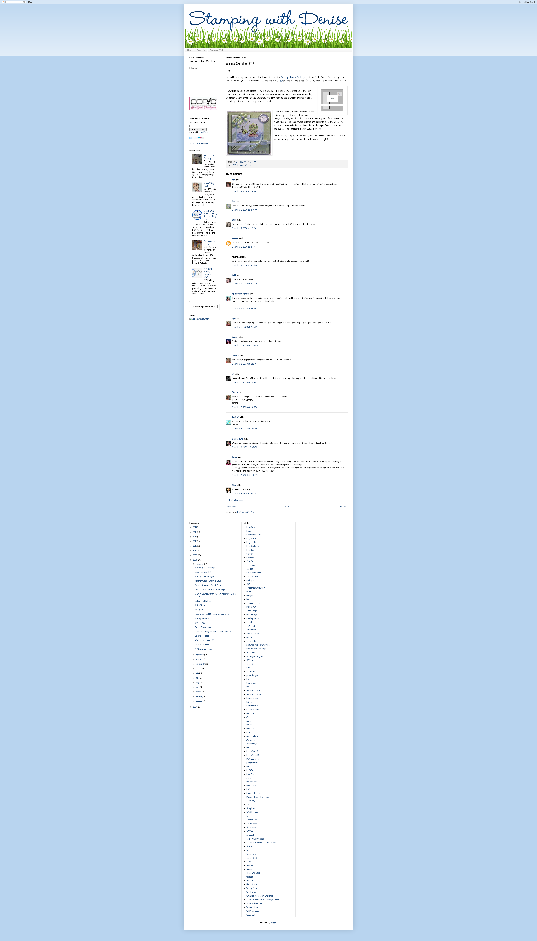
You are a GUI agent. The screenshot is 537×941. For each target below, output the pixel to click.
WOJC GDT (250, 915)
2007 (195, 707)
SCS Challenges (252, 812)
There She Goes (253, 873)
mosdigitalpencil (253, 736)
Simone (235, 392)
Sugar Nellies (251, 858)
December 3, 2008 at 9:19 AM (244, 309)
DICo (248, 599)
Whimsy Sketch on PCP (204, 640)
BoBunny (250, 558)
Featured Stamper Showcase (258, 645)
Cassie (234, 457)
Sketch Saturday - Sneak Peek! (208, 585)
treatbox (250, 877)
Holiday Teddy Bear (203, 601)
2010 (195, 551)
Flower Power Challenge (205, 568)
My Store (250, 740)
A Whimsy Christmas (203, 649)
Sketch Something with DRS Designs (210, 590)
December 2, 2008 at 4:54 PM (244, 247)
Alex (233, 180)
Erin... (234, 201)
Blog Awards (251, 539)
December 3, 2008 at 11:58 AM (245, 345)
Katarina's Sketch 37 (203, 572)
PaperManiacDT (252, 755)
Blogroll (249, 554)
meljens (249, 725)
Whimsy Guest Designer (205, 576)
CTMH (248, 584)
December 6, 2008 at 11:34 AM (245, 475)
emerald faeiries (253, 634)
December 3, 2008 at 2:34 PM (244, 407)
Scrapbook (251, 808)
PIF (247, 767)
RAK (248, 789)
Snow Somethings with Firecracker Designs (213, 632)
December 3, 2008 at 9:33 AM (244, 327)
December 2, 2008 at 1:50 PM (244, 210)
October (199, 659)
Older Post (342, 507)
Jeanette (235, 356)
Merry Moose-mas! (203, 627)
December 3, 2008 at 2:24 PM (244, 383)
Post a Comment (236, 500)
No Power (199, 610)
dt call (249, 622)
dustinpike (250, 626)
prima (248, 778)
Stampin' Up (251, 846)
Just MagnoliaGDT (253, 694)
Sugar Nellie (251, 854)
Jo (233, 374)
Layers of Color (253, 710)
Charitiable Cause (253, 573)
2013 (195, 537)
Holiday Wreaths (202, 618)
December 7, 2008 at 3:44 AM (244, 494)
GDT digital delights (254, 656)
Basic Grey (250, 527)
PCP (281, 80)
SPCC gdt (250, 831)
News (248, 748)
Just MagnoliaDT (253, 690)
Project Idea (251, 782)
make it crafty (252, 721)
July (197, 673)
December (200, 564)
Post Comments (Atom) (246, 512)
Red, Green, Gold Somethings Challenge (212, 614)
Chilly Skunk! (200, 605)
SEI (247, 816)
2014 (195, 532)
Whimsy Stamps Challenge (293, 77)
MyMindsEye (251, 744)
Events (249, 637)
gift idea (250, 664)
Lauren (235, 337)
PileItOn (249, 770)
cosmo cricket (252, 577)
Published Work (216, 50)
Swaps (249, 862)
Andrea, (235, 238)
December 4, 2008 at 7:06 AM (244, 447)
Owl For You (200, 623)
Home (190, 50)
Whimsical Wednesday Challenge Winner (262, 900)
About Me (201, 50)
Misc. (248, 732)
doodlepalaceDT (253, 618)
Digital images (252, 615)
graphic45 (250, 672)
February (200, 697)
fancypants (251, 641)
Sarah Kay (250, 801)
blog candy (251, 542)
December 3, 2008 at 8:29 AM (244, 284)
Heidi (234, 275)
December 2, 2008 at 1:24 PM (244, 191)
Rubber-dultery (253, 793)
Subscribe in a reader (199, 144)
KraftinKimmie (252, 706)
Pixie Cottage (252, 774)
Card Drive (250, 561)
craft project (252, 580)
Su (247, 850)
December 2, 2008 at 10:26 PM (245, 265)
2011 (195, 546)
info (248, 687)
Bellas (248, 531)
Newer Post (231, 507)
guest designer (252, 675)
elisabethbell (251, 630)
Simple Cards (251, 820)
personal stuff (252, 763)
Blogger (274, 922)
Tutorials (250, 881)
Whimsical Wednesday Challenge (259, 896)
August (199, 669)
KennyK (249, 702)
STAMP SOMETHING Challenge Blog (261, 843)
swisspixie (250, 865)
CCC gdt (249, 569)
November (200, 655)
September (200, 664)
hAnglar (249, 679)
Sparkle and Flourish (240, 294)
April (198, 687)
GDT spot (250, 660)
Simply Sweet (251, 824)
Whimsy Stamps (251, 165)
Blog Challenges (252, 546)
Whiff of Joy (251, 892)
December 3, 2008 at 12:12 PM (244, 364)
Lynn (234, 318)
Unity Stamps (251, 884)
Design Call (250, 596)
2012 (195, 541)
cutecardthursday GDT (256, 588)
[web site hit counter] (199, 319)
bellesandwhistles (253, 535)
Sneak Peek (251, 827)
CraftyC (235, 417)
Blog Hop (250, 550)
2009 (195, 555)
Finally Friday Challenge (256, 649)
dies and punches (253, 603)
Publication (251, 786)
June (198, 678)
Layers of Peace (202, 636)
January (199, 701)
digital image (251, 611)
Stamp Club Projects (255, 839)
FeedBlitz (204, 132)
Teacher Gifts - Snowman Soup (208, 581)
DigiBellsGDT (251, 607)
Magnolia (250, 717)
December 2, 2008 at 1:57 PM (244, 228)
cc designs (250, 565)
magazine (250, 713)
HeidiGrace (250, 683)
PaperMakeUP (252, 751)
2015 (195, 527)
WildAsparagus (252, 911)
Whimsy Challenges (254, 903)
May (198, 683)
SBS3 (248, 805)
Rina (234, 485)
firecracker (251, 653)
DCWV (248, 592)
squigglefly (250, 835)
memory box (251, 729)
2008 (195, 560)
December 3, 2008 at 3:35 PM (244, 429)
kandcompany (252, 698)
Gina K (249, 668)
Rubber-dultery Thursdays (257, 797)
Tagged (249, 869)
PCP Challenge (238, 165)
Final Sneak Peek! (202, 645)
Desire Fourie (237, 439)
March (199, 692)
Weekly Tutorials (253, 888)
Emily (234, 220)
